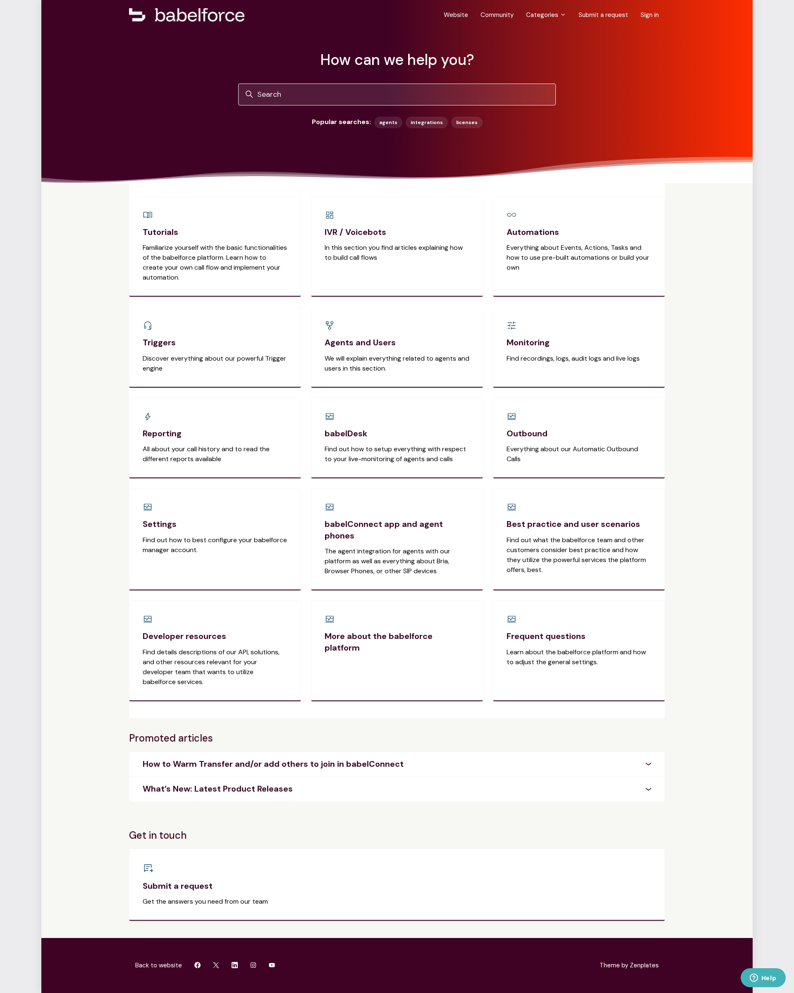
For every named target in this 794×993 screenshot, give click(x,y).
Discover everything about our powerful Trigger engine (214, 363)
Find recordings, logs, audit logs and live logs (573, 358)
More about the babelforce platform (379, 642)
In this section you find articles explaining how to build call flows (394, 252)
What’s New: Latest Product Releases (218, 788)
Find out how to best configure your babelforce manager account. (215, 545)
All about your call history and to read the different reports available (206, 454)
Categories (543, 15)
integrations (427, 122)
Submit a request (603, 15)
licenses (467, 122)
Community (497, 15)
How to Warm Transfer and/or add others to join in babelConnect (273, 764)
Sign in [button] (650, 15)
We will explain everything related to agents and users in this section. (397, 363)
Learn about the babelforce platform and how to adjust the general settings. (576, 657)
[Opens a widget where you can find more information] (763, 978)
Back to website (158, 965)
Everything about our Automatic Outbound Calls (572, 454)
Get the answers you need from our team (205, 901)
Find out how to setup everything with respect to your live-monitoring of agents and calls (395, 454)
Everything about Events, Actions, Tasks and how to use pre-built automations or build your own (578, 257)
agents (388, 122)
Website (456, 15)
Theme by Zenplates (629, 965)
